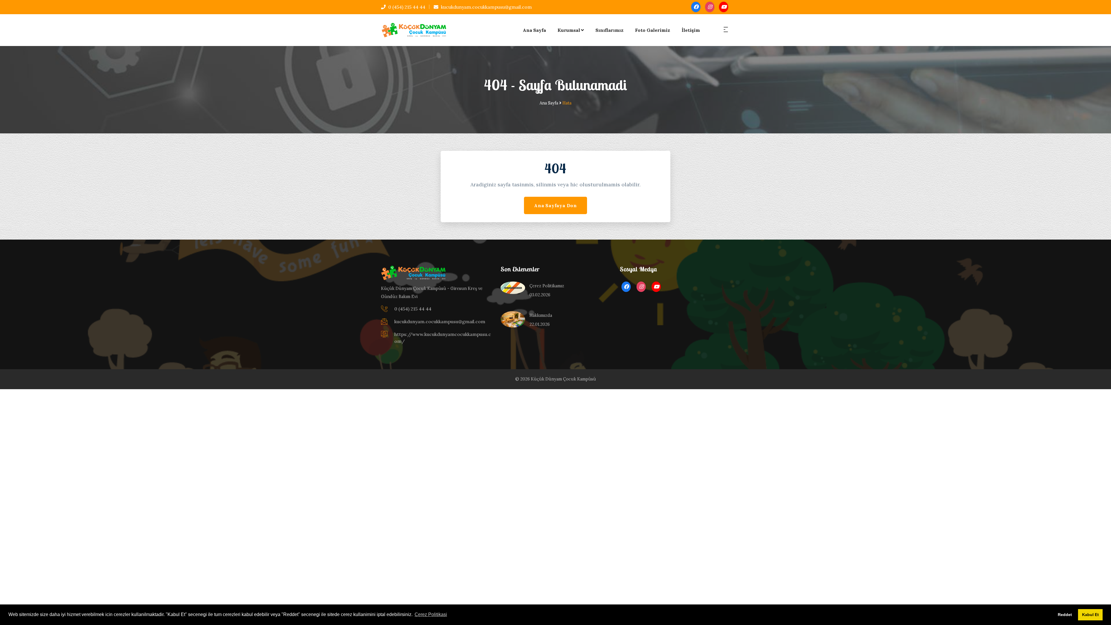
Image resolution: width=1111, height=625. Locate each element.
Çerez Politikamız (546, 285)
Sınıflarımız (609, 30)
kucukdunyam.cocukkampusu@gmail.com (486, 7)
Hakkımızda (540, 315)
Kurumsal (569, 30)
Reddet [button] (1065, 614)
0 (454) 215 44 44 (406, 7)
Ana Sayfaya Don (555, 205)
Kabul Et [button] (1090, 614)
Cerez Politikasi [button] (431, 614)
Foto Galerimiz (652, 30)
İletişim (691, 30)
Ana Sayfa (534, 30)
